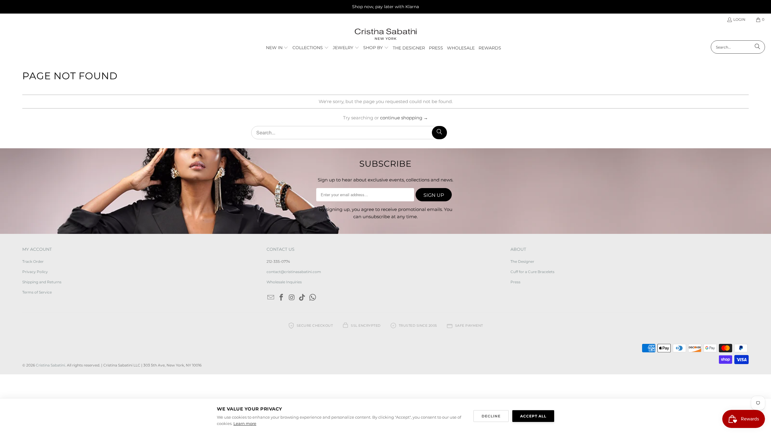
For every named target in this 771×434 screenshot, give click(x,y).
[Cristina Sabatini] (386, 34)
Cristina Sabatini (50, 365)
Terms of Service (37, 292)
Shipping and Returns (41, 282)
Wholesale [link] (461, 48)
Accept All (533, 416)
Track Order (33, 261)
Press (515, 282)
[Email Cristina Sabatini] (271, 298)
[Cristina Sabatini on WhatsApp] (312, 298)
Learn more (244, 423)
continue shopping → (404, 118)
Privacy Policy (35, 271)
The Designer (522, 261)
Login (739, 19)
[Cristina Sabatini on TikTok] (302, 298)
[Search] (757, 47)
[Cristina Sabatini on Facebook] (281, 298)
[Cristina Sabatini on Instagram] (291, 298)
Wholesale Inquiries (284, 282)
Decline (491, 416)
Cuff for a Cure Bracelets (532, 271)
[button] (277, 47)
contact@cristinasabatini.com (294, 271)
